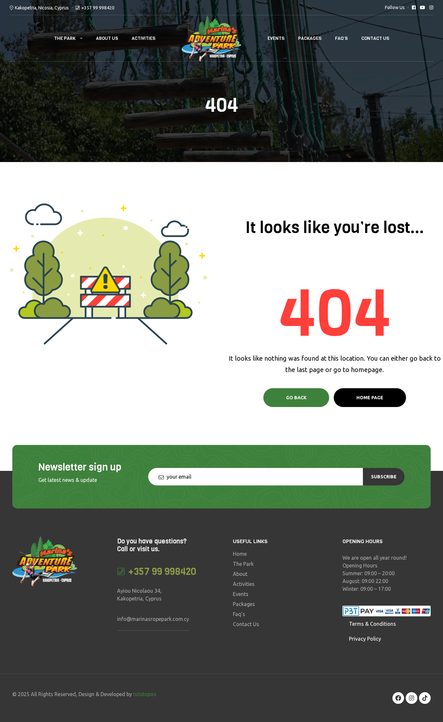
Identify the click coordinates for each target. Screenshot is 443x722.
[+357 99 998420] (121, 571)
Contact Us (375, 38)
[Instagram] (411, 698)
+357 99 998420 (97, 7)
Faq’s (341, 38)
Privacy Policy (365, 639)
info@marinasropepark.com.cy (153, 619)
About (240, 574)
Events (276, 38)
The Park (65, 38)
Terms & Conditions (372, 624)
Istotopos (144, 694)
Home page (369, 397)
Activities (143, 38)
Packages (309, 38)
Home (240, 554)
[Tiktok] (425, 698)
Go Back (296, 397)
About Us (107, 38)
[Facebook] (398, 698)
